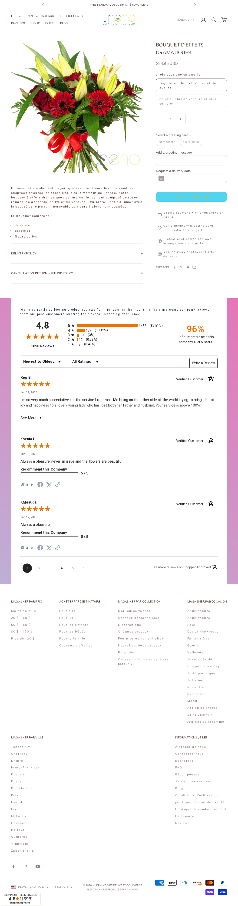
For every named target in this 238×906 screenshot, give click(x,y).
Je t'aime (195, 680)
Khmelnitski (22, 788)
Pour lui (66, 617)
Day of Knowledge (203, 631)
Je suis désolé (200, 659)
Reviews (182, 823)
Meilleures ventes (134, 611)
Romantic (195, 687)
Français (182, 19)
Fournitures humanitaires (141, 638)
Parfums (18, 23)
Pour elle (67, 611)
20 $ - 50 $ (21, 617)
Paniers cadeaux (40, 16)
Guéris (193, 645)
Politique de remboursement (201, 809)
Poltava (18, 829)
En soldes (127, 652)
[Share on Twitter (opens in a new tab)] (49, 484)
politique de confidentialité (200, 802)
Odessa (17, 823)
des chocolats (71, 16)
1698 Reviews (48, 346)
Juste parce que (201, 673)
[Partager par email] (194, 267)
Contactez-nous (189, 753)
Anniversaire (199, 611)
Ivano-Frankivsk (25, 767)
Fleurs (16, 16)
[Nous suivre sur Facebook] (13, 866)
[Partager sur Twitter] (181, 267)
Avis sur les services (193, 781)
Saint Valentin (200, 714)
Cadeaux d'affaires (76, 645)
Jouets (49, 23)
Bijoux (35, 23)
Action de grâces (202, 707)
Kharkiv (18, 774)
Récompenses (187, 774)
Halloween (196, 652)
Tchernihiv (20, 746)
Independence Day (203, 666)
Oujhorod (19, 836)
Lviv (14, 809)
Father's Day (198, 638)
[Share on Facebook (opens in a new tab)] (40, 484)
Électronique (130, 624)
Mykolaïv (19, 816)
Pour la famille (72, 638)
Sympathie (196, 694)
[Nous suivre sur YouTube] (37, 866)
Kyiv (15, 795)
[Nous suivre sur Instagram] (25, 866)
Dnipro (17, 760)
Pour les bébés (72, 631)
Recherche (184, 760)
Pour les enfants (74, 624)
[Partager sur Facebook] (175, 267)
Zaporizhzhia (22, 850)
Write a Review (203, 363)
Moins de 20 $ (23, 611)
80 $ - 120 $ (22, 631)
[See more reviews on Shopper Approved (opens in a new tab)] (57, 484)
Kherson (18, 781)
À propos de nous (190, 746)
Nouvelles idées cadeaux (140, 645)
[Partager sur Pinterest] (188, 267)
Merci (192, 700)
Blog (64, 23)
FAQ (178, 767)
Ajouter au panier (191, 196)
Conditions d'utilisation (196, 795)
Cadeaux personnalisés (138, 617)
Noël (191, 624)
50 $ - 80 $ (21, 624)
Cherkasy (19, 753)
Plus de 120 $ (23, 638)
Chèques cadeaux (133, 631)
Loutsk (17, 802)
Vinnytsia (19, 843)
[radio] (119, 325)
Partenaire (185, 816)
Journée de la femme (206, 721)
